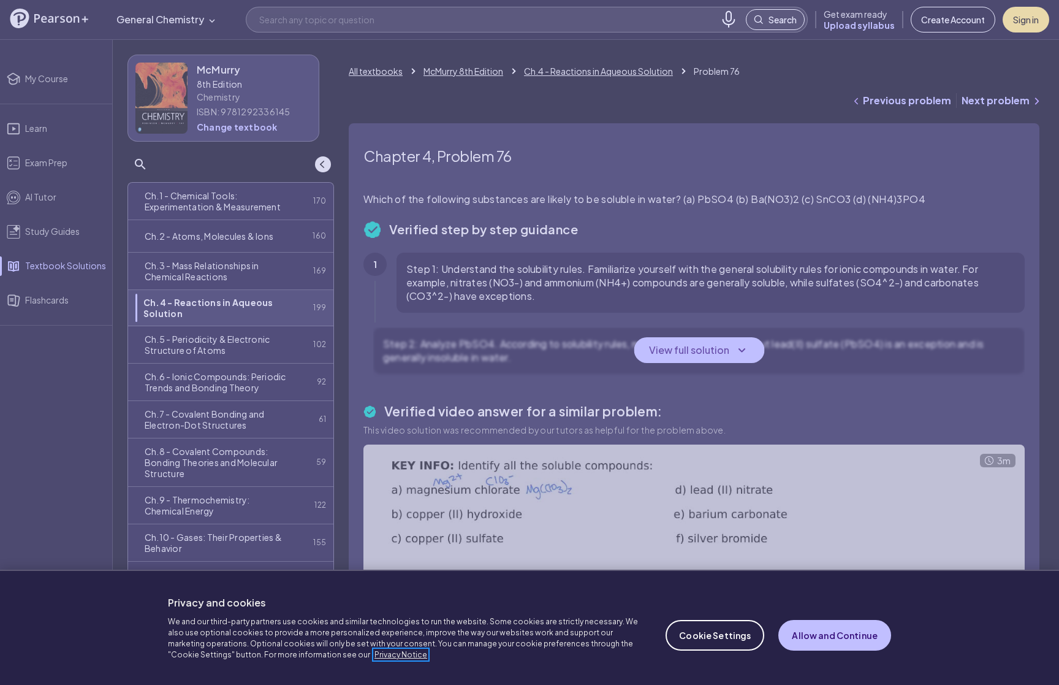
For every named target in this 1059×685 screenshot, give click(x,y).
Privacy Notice (400, 654)
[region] (529, 627)
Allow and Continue (835, 635)
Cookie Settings (715, 635)
